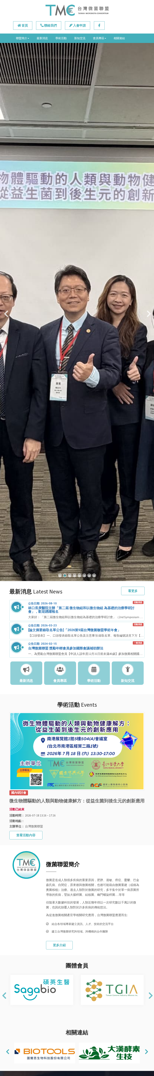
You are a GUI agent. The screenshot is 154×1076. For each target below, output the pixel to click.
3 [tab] (70, 575)
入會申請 (79, 25)
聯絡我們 (50, 25)
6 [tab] (84, 575)
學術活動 (61, 38)
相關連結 (119, 38)
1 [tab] (60, 575)
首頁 (24, 25)
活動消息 (138, 602)
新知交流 (79, 38)
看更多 (133, 591)
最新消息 (42, 38)
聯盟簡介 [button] (21, 38)
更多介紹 (59, 945)
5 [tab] (79, 575)
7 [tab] (89, 575)
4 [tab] (74, 575)
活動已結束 (16, 809)
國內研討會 (18, 792)
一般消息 (138, 643)
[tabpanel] (77, 312)
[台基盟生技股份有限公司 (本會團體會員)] (112, 1053)
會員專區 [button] (98, 38)
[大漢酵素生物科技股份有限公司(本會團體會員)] (47, 1053)
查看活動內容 (25, 835)
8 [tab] (94, 575)
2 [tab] (65, 575)
